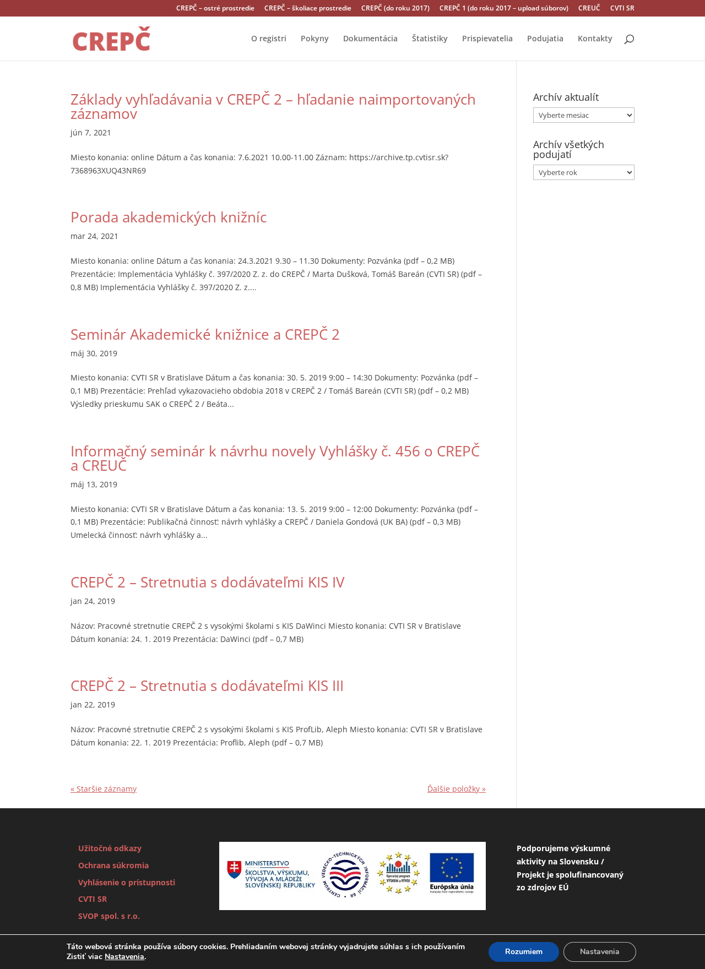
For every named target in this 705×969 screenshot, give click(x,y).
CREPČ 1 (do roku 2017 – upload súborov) (504, 9)
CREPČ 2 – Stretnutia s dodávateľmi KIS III (207, 685)
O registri (268, 39)
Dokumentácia (370, 39)
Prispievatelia (487, 39)
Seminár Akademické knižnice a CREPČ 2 (205, 334)
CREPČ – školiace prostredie (307, 9)
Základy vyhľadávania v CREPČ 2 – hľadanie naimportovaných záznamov (273, 106)
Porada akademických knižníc (168, 217)
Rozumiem (524, 951)
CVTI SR (622, 9)
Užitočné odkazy (110, 848)
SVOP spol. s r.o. (109, 916)
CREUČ (589, 9)
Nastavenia (124, 957)
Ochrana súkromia (113, 865)
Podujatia (545, 39)
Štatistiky (430, 39)
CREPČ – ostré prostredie (215, 9)
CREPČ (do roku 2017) (395, 9)
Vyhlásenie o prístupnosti (126, 882)
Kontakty (595, 39)
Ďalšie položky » (456, 788)
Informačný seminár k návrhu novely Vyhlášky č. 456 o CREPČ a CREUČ (275, 458)
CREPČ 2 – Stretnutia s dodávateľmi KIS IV (207, 582)
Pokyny (315, 39)
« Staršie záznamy (103, 788)
